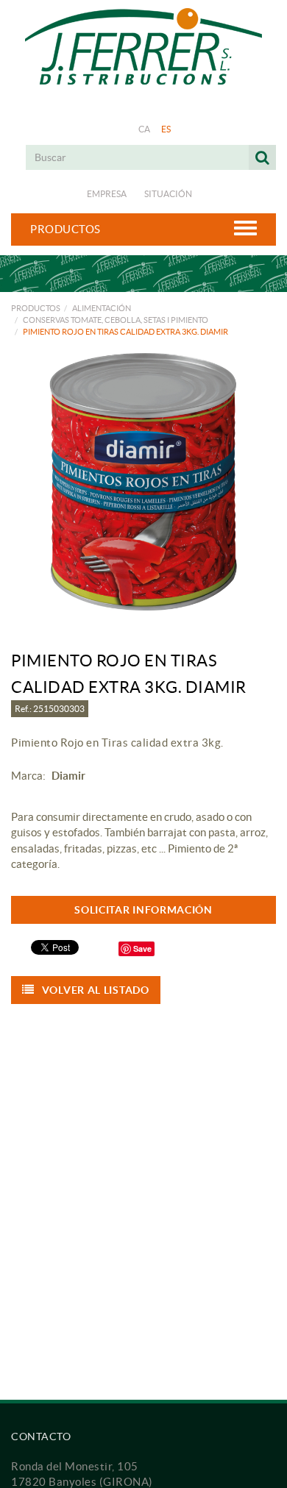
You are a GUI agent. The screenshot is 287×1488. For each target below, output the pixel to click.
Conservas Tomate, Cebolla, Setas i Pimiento (115, 320)
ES (166, 129)
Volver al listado (95, 990)
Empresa (107, 194)
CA (144, 129)
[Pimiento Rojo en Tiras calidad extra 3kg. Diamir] (143, 481)
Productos (35, 308)
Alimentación (101, 308)
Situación (168, 194)
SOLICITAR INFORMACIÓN (143, 910)
